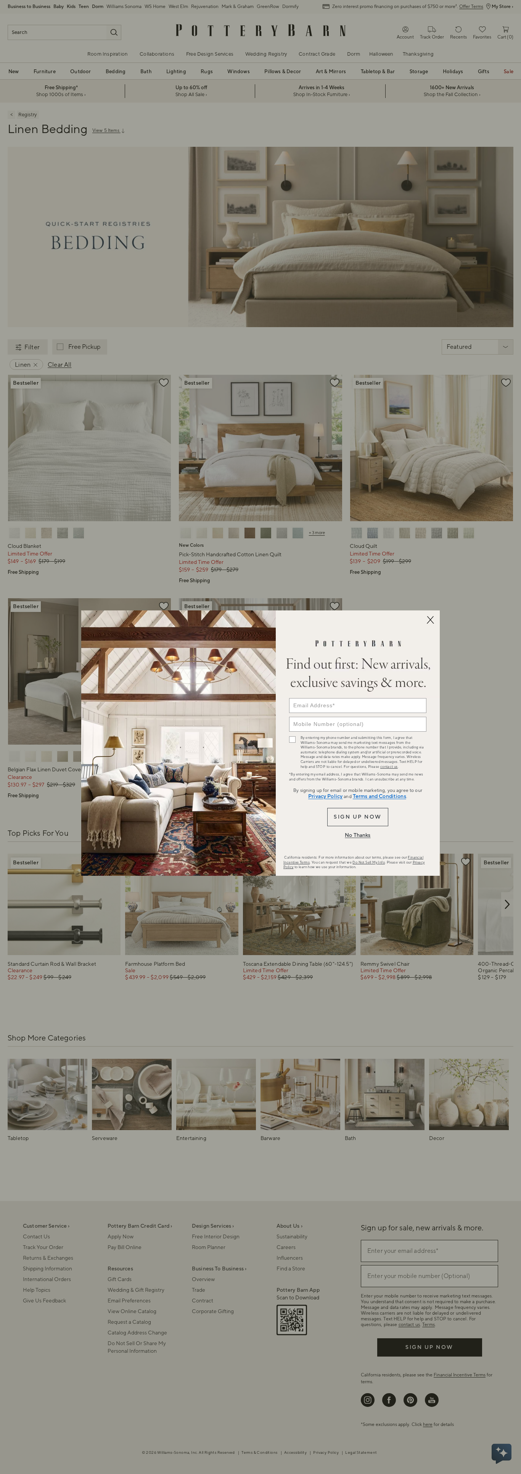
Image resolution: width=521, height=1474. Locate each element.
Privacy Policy (325, 796)
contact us (389, 766)
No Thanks (357, 835)
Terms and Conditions (379, 796)
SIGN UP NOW (357, 817)
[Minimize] (430, 620)
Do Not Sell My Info (368, 862)
